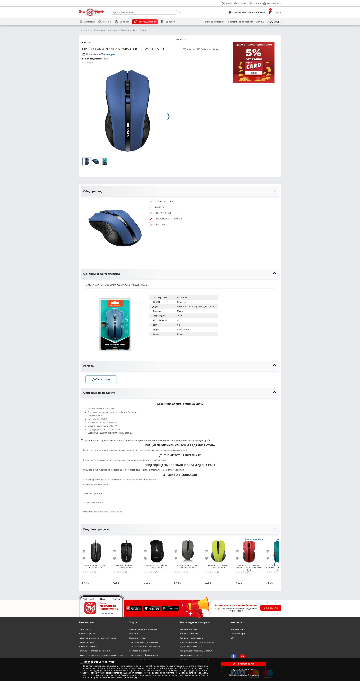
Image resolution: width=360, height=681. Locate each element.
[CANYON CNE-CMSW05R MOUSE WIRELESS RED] (249, 550)
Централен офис (238, 633)
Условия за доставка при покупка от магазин (98, 638)
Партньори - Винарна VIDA (191, 646)
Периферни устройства (129, 30)
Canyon (180, 334)
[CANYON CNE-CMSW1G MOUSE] (187, 550)
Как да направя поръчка (191, 655)
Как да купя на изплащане (191, 638)
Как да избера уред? (189, 629)
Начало (86, 30)
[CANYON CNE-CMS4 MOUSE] (126, 550)
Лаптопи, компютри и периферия (105, 30)
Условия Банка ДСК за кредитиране (144, 646)
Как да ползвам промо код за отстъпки (197, 651)
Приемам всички (246, 663)
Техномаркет (109, 54)
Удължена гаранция (138, 638)
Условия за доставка (87, 633)
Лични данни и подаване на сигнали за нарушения (101, 655)
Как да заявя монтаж (189, 633)
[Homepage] (91, 12)
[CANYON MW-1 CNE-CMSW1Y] (218, 550)
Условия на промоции (88, 646)
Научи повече (106, 613)
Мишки (143, 30)
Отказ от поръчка (86, 642)
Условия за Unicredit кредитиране (144, 655)
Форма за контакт (238, 629)
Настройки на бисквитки (245, 675)
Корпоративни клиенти (139, 651)
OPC (232, 638)
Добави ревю (101, 379)
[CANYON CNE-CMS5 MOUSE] (95, 550)
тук (135, 677)
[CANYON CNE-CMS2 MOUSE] (157, 550)
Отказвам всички (246, 669)
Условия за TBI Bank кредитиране (143, 642)
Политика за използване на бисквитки (95, 651)
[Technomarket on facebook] (233, 656)
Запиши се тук (270, 607)
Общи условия (85, 629)
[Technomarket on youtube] (242, 656)
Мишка (180, 311)
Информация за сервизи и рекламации (197, 642)
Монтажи (133, 633)
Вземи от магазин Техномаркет (143, 629)
